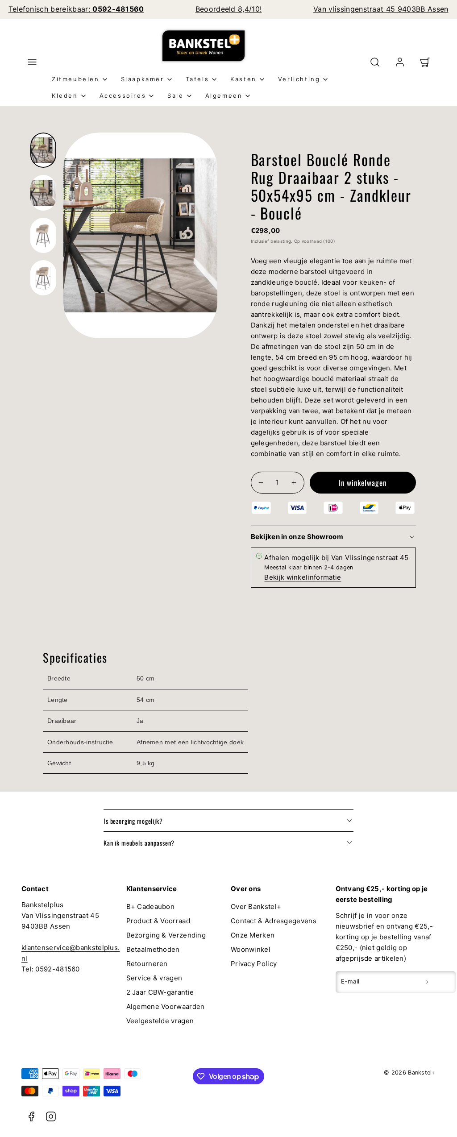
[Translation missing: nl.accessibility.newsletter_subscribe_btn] (427, 981)
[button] (32, 62)
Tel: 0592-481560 (50, 969)
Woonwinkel (250, 949)
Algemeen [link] (224, 95)
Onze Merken (252, 935)
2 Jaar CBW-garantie (160, 992)
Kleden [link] (65, 95)
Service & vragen (154, 978)
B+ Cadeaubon (150, 906)
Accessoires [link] (123, 95)
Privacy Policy (254, 963)
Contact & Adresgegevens (273, 921)
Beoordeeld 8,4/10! (228, 8)
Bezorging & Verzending (166, 935)
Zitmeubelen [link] (76, 79)
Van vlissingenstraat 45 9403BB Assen (381, 8)
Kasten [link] (243, 79)
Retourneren (147, 963)
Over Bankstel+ (256, 906)
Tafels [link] (197, 79)
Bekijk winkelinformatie (302, 577)
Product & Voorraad (158, 921)
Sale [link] (175, 95)
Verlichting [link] (299, 79)
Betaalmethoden (153, 949)
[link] (400, 62)
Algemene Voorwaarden (165, 1006)
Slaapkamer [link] (142, 79)
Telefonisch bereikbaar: (76, 8)
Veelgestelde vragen (160, 1021)
